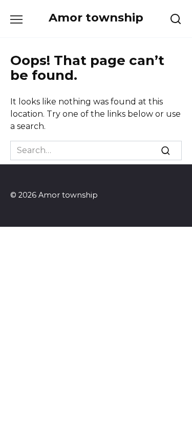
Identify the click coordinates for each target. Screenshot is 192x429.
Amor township (96, 17)
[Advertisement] (96, 328)
